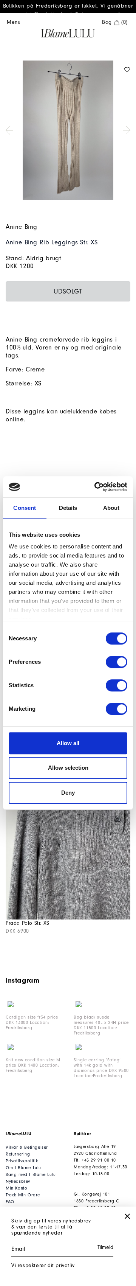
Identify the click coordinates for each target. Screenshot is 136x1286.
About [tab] (111, 508)
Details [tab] (68, 508)
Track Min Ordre (23, 1195)
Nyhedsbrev (18, 1181)
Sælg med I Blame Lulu (31, 1174)
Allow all (68, 743)
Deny (68, 792)
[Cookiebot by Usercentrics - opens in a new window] (96, 487)
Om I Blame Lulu (23, 1167)
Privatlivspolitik (22, 1161)
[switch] (116, 662)
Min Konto (16, 1188)
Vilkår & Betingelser (27, 1147)
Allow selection (68, 767)
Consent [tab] (24, 508)
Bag (115, 22)
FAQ (10, 1201)
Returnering (18, 1154)
